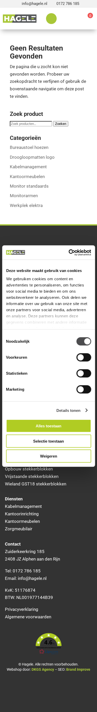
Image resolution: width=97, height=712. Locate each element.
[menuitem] (51, 18)
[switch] (83, 357)
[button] (49, 644)
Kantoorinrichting (22, 513)
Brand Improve (78, 669)
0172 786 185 (67, 3)
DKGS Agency (43, 669)
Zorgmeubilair (18, 528)
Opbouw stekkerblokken (29, 468)
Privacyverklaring (21, 609)
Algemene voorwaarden (28, 616)
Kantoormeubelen (27, 176)
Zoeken (60, 124)
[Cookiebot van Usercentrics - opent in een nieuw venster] (69, 252)
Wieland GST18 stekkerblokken (35, 483)
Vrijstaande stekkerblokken (31, 476)
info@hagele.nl (34, 3)
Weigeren (48, 456)
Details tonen (68, 410)
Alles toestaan (48, 426)
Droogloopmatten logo (32, 157)
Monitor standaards (29, 186)
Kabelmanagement (28, 166)
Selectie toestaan (48, 441)
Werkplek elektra (26, 205)
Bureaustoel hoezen (29, 147)
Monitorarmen (24, 195)
